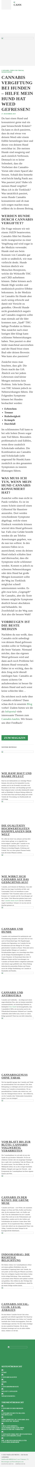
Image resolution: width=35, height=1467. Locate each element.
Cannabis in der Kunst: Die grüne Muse (15, 1200)
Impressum (20, 1464)
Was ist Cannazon (17, 24)
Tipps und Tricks (17, 70)
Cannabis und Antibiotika (12, 994)
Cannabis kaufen (10, 718)
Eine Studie (12, 1007)
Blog (29, 704)
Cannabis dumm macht (11, 900)
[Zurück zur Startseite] (17, 5)
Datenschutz (7, 1464)
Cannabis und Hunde (12, 930)
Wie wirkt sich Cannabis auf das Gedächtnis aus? (15, 879)
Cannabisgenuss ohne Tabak (14, 1076)
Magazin (17, 20)
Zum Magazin (14, 737)
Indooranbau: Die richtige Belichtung (15, 1257)
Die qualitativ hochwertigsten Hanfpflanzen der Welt (16, 830)
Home (17, 15)
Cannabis (5, 70)
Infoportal (10, 711)
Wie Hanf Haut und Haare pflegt (16, 775)
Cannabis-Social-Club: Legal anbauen (15, 1307)
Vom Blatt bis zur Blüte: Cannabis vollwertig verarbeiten (16, 1146)
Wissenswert (6, 72)
